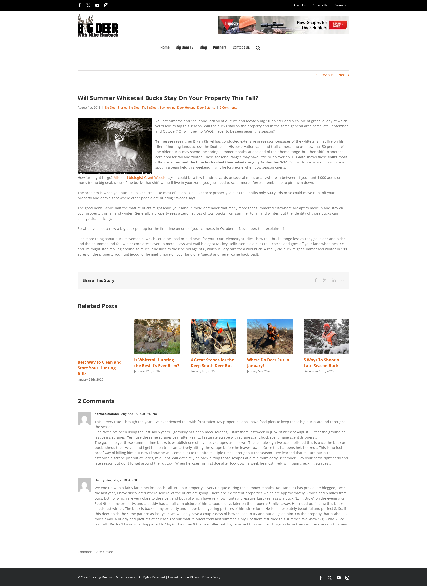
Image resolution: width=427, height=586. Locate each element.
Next (342, 74)
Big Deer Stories (116, 107)
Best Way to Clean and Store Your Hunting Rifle (100, 368)
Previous (327, 74)
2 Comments (228, 107)
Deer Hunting (186, 107)
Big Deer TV (137, 107)
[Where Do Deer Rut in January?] (270, 321)
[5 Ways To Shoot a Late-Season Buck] (326, 321)
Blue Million (191, 577)
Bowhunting (167, 107)
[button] (258, 48)
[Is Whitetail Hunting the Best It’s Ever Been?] (157, 321)
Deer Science (206, 107)
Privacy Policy (211, 577)
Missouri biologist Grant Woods (140, 177)
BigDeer (152, 107)
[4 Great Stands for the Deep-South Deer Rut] (213, 321)
